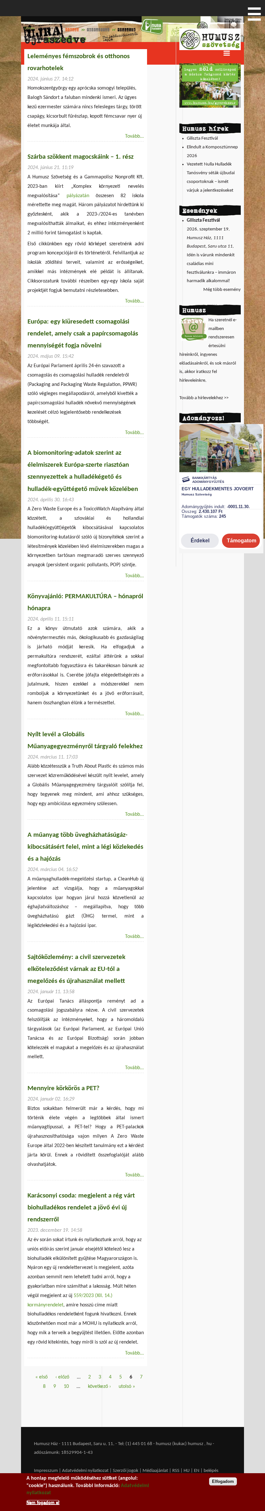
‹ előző (62, 1377)
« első (41, 1377)
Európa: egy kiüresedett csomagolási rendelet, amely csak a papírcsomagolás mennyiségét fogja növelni (82, 334)
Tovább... (134, 136)
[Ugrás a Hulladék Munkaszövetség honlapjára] (210, 49)
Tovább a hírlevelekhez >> (203, 398)
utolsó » (127, 1386)
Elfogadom (223, 1481)
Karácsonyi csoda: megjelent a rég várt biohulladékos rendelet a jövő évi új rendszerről (81, 1208)
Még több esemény (222, 289)
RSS (175, 1470)
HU (187, 1470)
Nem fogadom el (42, 1502)
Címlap (29, 28)
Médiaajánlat (156, 1470)
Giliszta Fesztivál (202, 138)
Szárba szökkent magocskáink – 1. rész (80, 157)
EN (196, 1470)
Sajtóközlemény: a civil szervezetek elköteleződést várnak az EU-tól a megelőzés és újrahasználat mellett (76, 969)
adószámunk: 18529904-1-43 (63, 1452)
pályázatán (78, 195)
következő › (99, 1386)
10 (66, 1386)
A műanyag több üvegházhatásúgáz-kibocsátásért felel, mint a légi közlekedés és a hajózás (85, 847)
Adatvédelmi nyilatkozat (85, 1470)
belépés (211, 1470)
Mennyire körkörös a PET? (63, 1088)
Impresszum (46, 1470)
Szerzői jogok (125, 1470)
